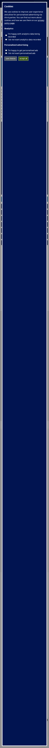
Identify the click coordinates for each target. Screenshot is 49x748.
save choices (11, 58)
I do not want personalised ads (21, 53)
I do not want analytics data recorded (24, 39)
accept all (23, 58)
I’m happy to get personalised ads (23, 50)
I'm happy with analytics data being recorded (24, 35)
